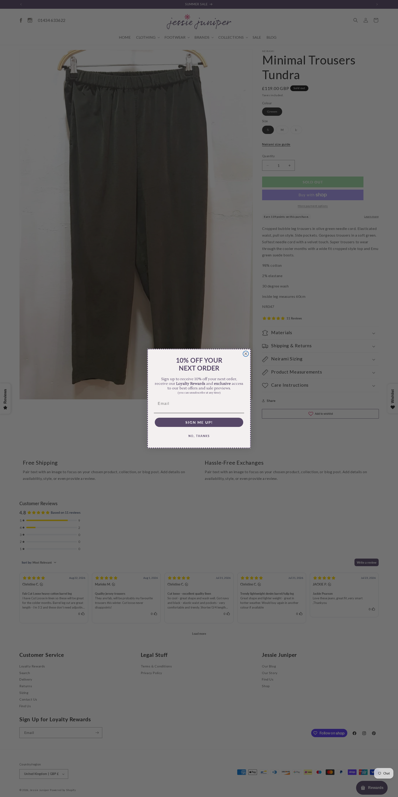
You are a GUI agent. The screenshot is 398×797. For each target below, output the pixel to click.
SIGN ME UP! (199, 422)
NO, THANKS (199, 436)
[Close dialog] (246, 353)
